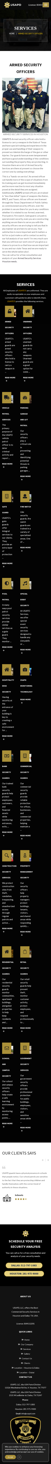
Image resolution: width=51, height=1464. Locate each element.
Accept (10, 1457)
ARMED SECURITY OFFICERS (9, 327)
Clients (27, 1363)
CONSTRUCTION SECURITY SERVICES (9, 872)
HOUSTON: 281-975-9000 (24, 1273)
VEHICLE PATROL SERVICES (6, 414)
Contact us (27, 1358)
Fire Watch (25, 506)
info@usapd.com (28, 1413)
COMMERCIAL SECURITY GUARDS (26, 772)
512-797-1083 (28, 1404)
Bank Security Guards (6, 772)
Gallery (27, 1354)
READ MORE (10, 377)
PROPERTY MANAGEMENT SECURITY (26, 872)
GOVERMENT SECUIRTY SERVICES (26, 1064)
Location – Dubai (27, 1372)
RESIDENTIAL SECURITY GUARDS (8, 968)
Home (12, 33)
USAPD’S (6, 139)
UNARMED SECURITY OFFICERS (27, 327)
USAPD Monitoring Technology (26, 686)
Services (27, 1349)
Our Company (27, 1344)
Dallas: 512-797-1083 (24, 1265)
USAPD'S (22, 290)
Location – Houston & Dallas (26, 1368)
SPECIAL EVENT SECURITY (24, 600)
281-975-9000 (29, 1409)
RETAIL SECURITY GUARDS (24, 968)
